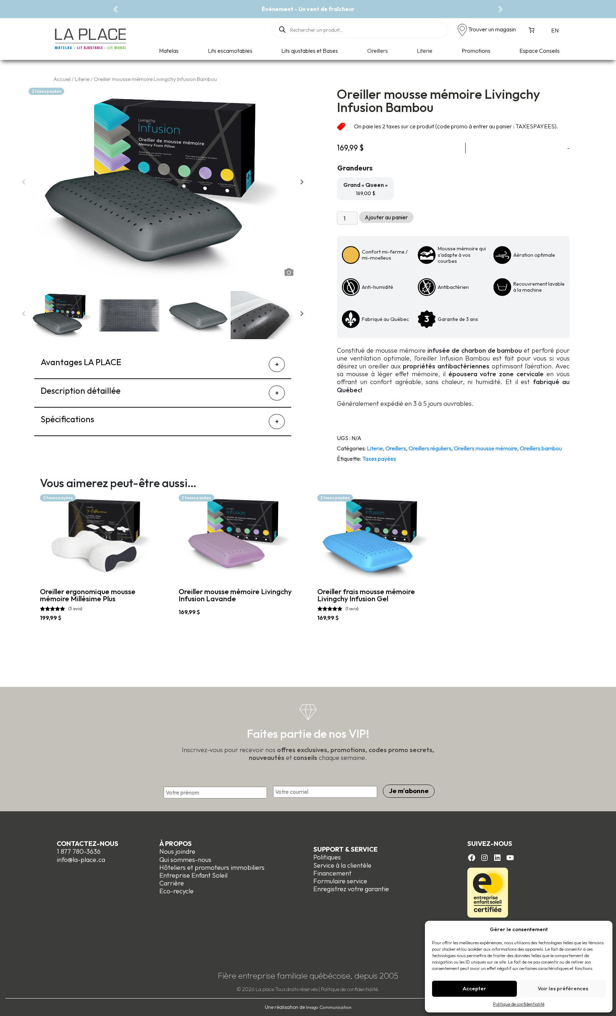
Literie (424, 50)
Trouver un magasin (492, 29)
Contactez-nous (87, 843)
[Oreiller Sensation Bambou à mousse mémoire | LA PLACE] (197, 315)
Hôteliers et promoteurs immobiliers (212, 867)
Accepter (474, 988)
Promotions (476, 50)
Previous (23, 183)
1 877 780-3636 (79, 851)
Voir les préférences (563, 988)
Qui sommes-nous (185, 860)
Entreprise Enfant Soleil (193, 875)
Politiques (327, 857)
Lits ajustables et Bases (309, 50)
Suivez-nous (489, 843)
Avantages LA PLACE (81, 362)
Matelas (169, 50)
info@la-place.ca (81, 860)
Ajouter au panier (386, 217)
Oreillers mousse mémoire (485, 448)
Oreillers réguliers (430, 448)
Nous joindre (177, 851)
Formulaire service (340, 881)
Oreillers (377, 50)
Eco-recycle (176, 891)
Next (302, 183)
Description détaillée (80, 390)
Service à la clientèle (342, 865)
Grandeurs (355, 167)
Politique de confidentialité (518, 1004)
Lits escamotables (230, 50)
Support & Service (345, 849)
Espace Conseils (539, 50)
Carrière (171, 883)
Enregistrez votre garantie (351, 889)
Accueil (62, 79)
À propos (175, 843)
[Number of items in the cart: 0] (531, 30)
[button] (115, 9)
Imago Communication (328, 1007)
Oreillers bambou (541, 448)
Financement (332, 873)
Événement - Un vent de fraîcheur (308, 8)
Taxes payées (379, 458)
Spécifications (67, 419)
